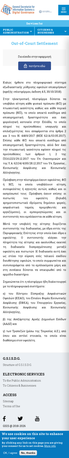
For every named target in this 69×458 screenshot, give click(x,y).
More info (50, 445)
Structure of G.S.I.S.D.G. (17, 365)
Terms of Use (11, 406)
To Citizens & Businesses (19, 385)
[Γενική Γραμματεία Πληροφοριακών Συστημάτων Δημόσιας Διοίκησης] (18, 16)
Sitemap (8, 401)
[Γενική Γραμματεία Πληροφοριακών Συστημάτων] (4, 420)
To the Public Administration (22, 380)
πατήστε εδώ (37, 66)
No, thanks (28, 452)
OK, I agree (10, 452)
